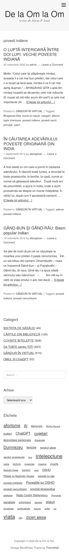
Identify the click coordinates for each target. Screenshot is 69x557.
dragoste (40, 440)
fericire (31, 447)
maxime (42, 464)
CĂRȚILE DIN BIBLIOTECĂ (21, 334)
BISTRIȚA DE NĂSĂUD (19, 328)
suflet (47, 508)
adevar (60, 209)
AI (25, 425)
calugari (45, 115)
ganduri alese (48, 447)
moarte (54, 464)
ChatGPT (23, 433)
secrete (38, 502)
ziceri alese (36, 517)
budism (7, 433)
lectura (17, 464)
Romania (56, 495)
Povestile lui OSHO (40, 482)
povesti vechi (48, 120)
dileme (56, 115)
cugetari (40, 433)
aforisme (11, 425)
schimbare (25, 502)
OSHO (46, 470)
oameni (26, 470)
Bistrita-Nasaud (53, 426)
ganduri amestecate (13, 457)
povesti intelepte (12, 483)
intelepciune (49, 455)
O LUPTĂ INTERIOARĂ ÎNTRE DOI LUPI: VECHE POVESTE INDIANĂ (31, 54)
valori (17, 125)
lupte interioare (12, 120)
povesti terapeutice (42, 489)
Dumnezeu (13, 447)
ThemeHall (52, 547)
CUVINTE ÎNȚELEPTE (18, 340)
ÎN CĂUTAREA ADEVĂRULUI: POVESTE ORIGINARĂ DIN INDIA (30, 143)
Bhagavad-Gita (12, 115)
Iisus (30, 457)
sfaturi (50, 501)
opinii (36, 470)
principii (7, 125)
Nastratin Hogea (10, 470)
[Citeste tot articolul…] (40, 102)
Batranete (37, 426)
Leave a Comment (52, 64)
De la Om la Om (34, 13)
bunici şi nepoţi (31, 115)
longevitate (29, 464)
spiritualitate (23, 508)
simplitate (8, 508)
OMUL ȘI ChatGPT (16, 359)
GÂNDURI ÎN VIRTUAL (29, 111)
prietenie (8, 495)
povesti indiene (31, 120)
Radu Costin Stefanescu (32, 495)
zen (20, 517)
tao (55, 508)
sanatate (9, 502)
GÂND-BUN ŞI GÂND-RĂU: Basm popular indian (34, 230)
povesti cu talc (46, 476)
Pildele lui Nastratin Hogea (18, 476)
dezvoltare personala (17, 440)
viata (9, 516)
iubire (6, 464)
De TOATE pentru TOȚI (18, 347)
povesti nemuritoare (25, 298)
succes (37, 508)
